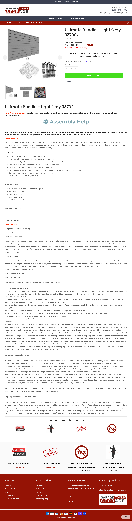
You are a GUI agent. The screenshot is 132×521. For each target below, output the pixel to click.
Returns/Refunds (43, 489)
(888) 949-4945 (119, 10)
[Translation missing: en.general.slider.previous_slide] (5, 57)
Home (9, 22)
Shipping (39, 486)
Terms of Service (43, 492)
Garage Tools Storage (68, 517)
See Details (19, 467)
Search (8, 486)
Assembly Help (42, 499)
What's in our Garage (33, 22)
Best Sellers (9, 492)
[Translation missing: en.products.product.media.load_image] (12, 92)
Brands (17, 22)
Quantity (68, 65)
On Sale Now (10, 495)
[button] (119, 22)
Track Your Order (12, 499)
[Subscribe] (94, 496)
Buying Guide (10, 489)
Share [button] (69, 81)
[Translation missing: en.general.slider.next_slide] (60, 57)
